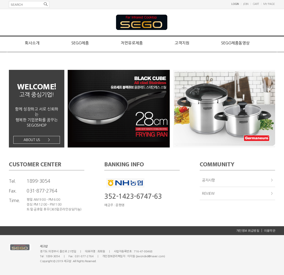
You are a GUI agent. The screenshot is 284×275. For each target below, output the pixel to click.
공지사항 (208, 180)
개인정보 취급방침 (247, 230)
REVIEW (208, 193)
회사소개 (32, 43)
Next (278, 59)
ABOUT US (37, 139)
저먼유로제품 (132, 43)
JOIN (245, 4)
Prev (6, 59)
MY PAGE (269, 4)
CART (256, 4)
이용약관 (269, 230)
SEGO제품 (80, 43)
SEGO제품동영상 (235, 43)
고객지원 (182, 43)
